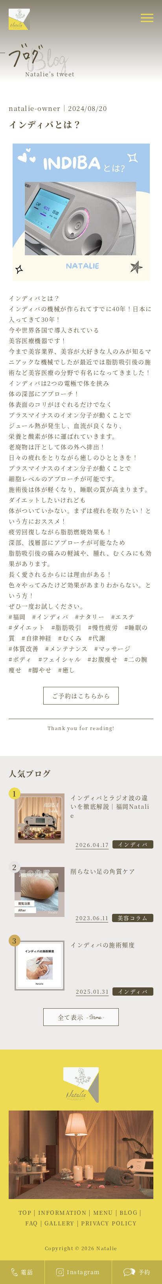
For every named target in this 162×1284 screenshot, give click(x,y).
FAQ (31, 1223)
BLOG (128, 1212)
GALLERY (59, 1223)
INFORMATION (62, 1212)
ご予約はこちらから (81, 696)
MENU (103, 1212)
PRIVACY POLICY (109, 1223)
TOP (25, 1212)
